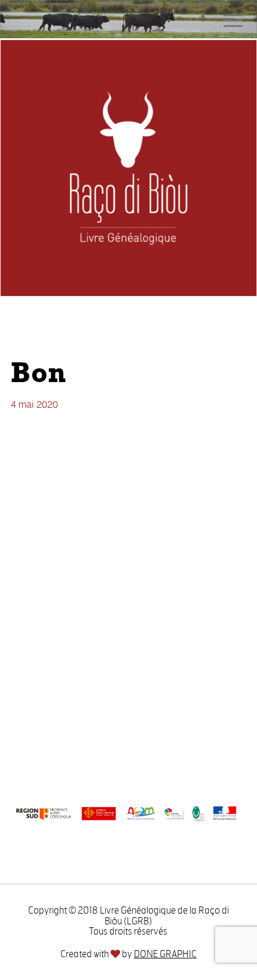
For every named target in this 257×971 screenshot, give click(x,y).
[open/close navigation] (233, 20)
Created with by (128, 954)
